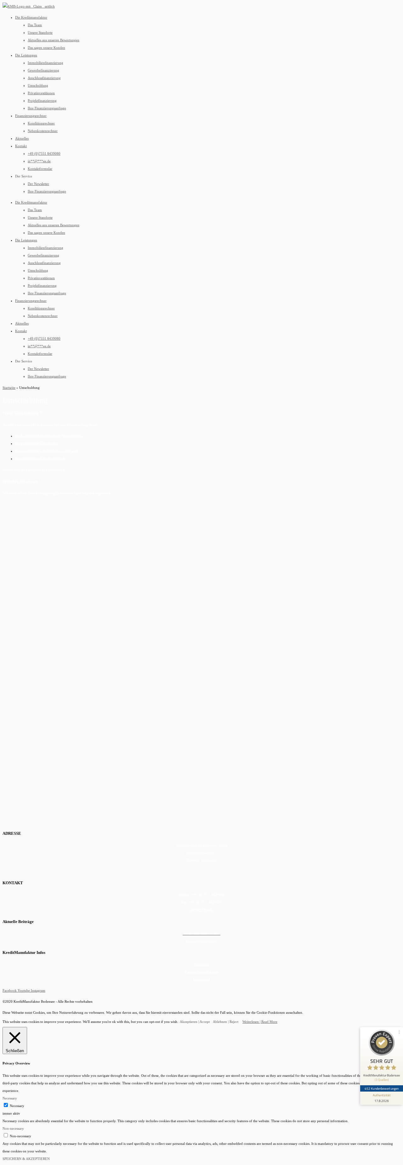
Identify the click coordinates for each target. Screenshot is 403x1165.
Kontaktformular (40, 168)
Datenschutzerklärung (202, 972)
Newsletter (201, 964)
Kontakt (21, 146)
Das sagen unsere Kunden (46, 47)
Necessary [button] (10, 1098)
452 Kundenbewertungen (382, 1088)
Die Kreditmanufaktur (31, 17)
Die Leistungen (26, 55)
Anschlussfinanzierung (44, 78)
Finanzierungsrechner (31, 116)
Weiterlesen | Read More (259, 1022)
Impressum (201, 979)
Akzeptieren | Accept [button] (195, 1022)
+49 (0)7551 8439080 (44, 153)
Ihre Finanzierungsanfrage (47, 108)
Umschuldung (38, 85)
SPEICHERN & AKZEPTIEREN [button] (26, 1159)
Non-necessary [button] (13, 1128)
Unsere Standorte (40, 32)
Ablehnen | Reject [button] (225, 1022)
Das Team (35, 25)
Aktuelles (22, 138)
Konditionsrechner (41, 123)
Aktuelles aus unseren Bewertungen (53, 40)
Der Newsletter (38, 184)
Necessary (17, 1106)
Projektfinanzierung (42, 100)
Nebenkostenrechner (43, 131)
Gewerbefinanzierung (43, 70)
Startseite (9, 387)
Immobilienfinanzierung (45, 63)
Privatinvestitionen (41, 93)
